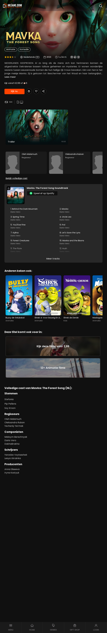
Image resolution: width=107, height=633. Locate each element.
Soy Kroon (9, 408)
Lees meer (10, 77)
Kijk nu (14, 91)
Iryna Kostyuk (11, 472)
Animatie (10, 49)
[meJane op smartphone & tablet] (18, 102)
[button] (10, 627)
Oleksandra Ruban (14, 422)
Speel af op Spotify (44, 193)
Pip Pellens (10, 403)
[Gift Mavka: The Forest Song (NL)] (29, 91)
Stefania (9, 399)
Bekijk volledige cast (16, 178)
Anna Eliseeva (12, 469)
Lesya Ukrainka (12, 458)
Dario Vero (10, 440)
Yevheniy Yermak (13, 426)
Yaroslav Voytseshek (15, 454)
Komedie (24, 49)
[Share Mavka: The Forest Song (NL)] (43, 91)
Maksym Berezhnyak (15, 437)
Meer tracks (53, 258)
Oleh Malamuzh (12, 419)
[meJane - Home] (12, 6)
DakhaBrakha (11, 443)
